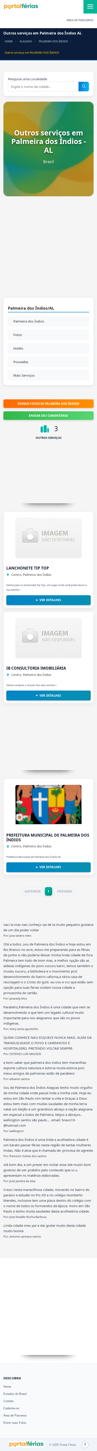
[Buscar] (84, 86)
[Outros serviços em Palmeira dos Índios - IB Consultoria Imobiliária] (48, 656)
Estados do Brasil (15, 1394)
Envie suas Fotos (14, 1422)
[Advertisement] (48, 249)
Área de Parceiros (15, 1415)
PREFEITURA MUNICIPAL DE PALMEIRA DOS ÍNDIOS (47, 837)
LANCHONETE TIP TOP (27, 568)
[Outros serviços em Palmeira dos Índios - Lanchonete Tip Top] (48, 556)
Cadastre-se (11, 1408)
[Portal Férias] (21, 8)
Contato (8, 1401)
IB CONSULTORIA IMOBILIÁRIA (36, 668)
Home (7, 1386)
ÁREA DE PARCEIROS (80, 20)
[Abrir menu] (90, 7)
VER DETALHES (50, 600)
